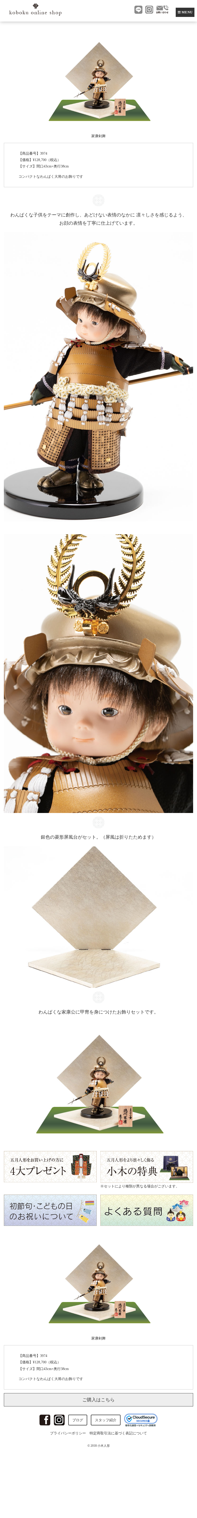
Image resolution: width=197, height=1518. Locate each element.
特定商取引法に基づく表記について (118, 1433)
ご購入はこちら (98, 1399)
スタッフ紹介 (105, 1420)
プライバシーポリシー (68, 1433)
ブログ (77, 1420)
